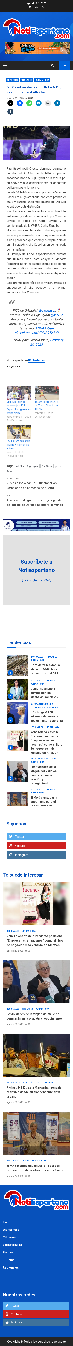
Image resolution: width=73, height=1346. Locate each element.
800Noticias (36, 360)
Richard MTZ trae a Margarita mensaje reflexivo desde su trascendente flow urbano (36, 1055)
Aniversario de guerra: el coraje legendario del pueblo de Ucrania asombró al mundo (36, 500)
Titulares (26, 80)
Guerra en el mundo (42, 704)
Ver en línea (64, 65)
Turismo (9, 1260)
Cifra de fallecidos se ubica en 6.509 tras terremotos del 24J (17, 665)
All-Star (20, 466)
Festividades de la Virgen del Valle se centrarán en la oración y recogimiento (17, 771)
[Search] (52, 65)
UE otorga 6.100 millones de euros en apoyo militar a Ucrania (17, 713)
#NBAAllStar (44, 328)
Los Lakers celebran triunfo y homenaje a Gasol (18, 444)
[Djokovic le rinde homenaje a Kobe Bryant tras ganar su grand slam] (19, 393)
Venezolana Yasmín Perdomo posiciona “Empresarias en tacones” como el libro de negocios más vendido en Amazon (17, 740)
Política (35, 681)
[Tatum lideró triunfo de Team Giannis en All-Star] (47, 393)
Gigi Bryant (33, 466)
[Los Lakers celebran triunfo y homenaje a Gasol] (19, 432)
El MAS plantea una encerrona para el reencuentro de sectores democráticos (17, 802)
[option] (36, 666)
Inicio (6, 1222)
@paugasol (46, 310)
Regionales (37, 727)
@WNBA (57, 315)
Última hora (42, 80)
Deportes (12, 80)
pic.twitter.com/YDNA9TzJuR (36, 333)
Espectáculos (31, 1083)
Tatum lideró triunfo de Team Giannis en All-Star (46, 405)
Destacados (14, 1083)
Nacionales (37, 657)
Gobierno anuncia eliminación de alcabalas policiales (17, 689)
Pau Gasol (47, 466)
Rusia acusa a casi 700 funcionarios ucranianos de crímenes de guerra (32, 482)
